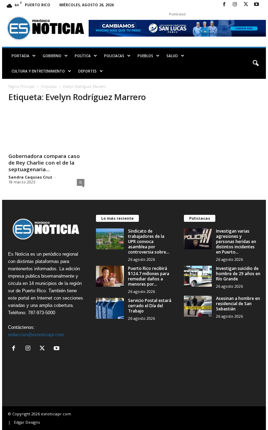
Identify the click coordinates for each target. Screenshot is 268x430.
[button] (255, 63)
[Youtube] (256, 4)
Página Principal (21, 86)
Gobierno (52, 55)
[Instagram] (235, 4)
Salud (172, 55)
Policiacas (114, 55)
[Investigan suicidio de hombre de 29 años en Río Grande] (198, 276)
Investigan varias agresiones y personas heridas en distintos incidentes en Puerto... (236, 241)
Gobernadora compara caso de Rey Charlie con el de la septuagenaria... (44, 162)
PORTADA (20, 55)
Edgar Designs (27, 422)
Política (83, 55)
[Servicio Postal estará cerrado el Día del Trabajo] (110, 308)
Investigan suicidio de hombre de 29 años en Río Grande (238, 273)
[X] (245, 4)
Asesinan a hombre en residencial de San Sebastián (238, 303)
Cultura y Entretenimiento (38, 71)
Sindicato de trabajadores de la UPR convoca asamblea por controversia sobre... (148, 241)
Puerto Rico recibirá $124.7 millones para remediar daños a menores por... (148, 276)
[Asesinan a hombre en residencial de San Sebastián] (198, 306)
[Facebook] (224, 4)
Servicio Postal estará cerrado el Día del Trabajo (149, 305)
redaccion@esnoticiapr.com (36, 334)
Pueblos (145, 55)
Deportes (87, 71)
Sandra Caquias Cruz (30, 177)
